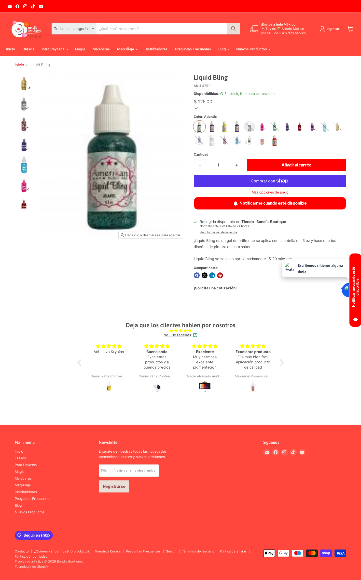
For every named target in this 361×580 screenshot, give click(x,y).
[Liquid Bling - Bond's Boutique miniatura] (24, 83)
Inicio (10, 49)
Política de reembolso (31, 556)
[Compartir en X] (205, 275)
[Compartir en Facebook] (197, 275)
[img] (180, 330)
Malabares (101, 49)
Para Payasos (54, 49)
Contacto (22, 551)
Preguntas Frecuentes (193, 49)
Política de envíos (233, 551)
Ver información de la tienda (218, 232)
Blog (222, 49)
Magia (80, 49)
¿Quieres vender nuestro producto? (61, 551)
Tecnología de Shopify (32, 566)
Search (171, 551)
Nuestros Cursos (108, 551)
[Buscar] (233, 28)
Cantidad (201, 154)
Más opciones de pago (270, 192)
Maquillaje (126, 49)
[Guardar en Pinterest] (220, 275)
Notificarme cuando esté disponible (273, 203)
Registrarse (114, 486)
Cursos (28, 49)
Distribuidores (155, 49)
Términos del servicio (198, 551)
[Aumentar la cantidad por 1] (237, 165)
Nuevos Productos (252, 49)
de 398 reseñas (177, 335)
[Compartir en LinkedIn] (212, 275)
